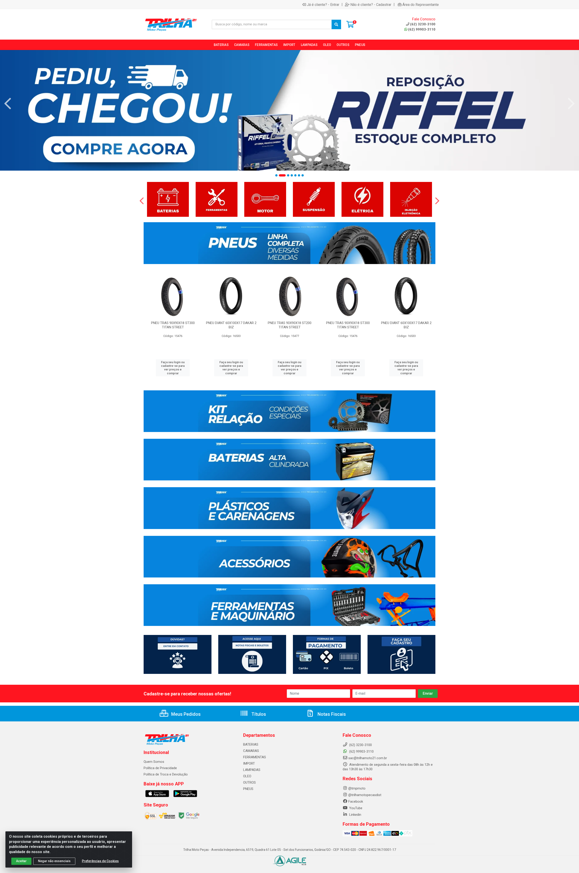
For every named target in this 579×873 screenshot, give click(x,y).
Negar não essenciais (54, 861)
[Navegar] (7, 103)
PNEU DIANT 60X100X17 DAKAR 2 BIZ (231, 325)
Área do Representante (420, 4)
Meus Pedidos (185, 714)
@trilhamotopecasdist (364, 795)
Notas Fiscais (331, 714)
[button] (276, 175)
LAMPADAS (251, 770)
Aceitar (21, 861)
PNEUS (248, 789)
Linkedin (354, 815)
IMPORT (249, 763)
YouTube (355, 808)
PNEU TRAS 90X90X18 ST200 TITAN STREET (289, 325)
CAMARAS (251, 751)
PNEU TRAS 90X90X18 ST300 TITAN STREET (173, 325)
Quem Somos (154, 762)
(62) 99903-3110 (421, 29)
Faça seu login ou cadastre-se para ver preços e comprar (173, 367)
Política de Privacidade (160, 768)
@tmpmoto (356, 788)
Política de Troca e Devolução (166, 774)
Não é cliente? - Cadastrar (370, 4)
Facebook (355, 801)
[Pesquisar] (336, 24)
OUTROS (249, 782)
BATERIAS (250, 744)
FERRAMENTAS (254, 757)
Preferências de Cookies (100, 861)
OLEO (247, 776)
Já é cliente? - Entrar (323, 4)
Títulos (258, 714)
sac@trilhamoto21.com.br (367, 758)
